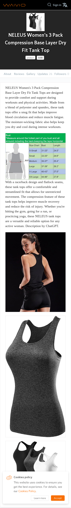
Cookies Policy (27, 491)
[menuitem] (57, 5)
